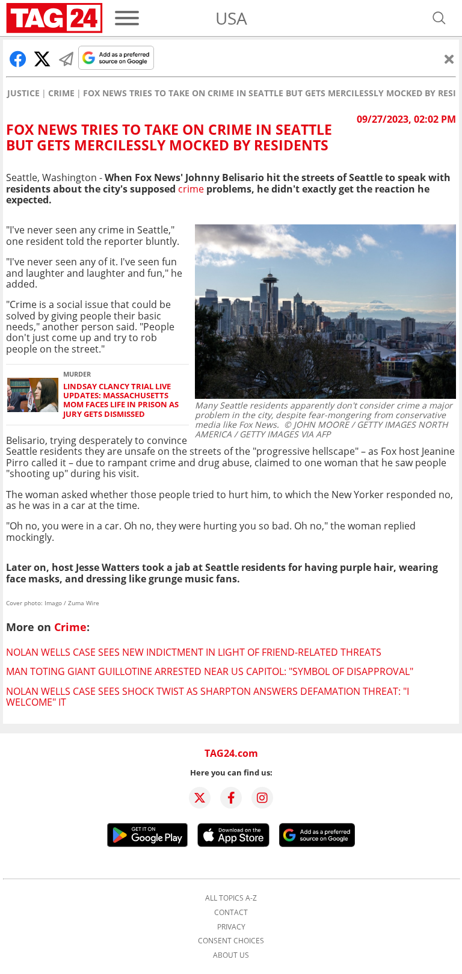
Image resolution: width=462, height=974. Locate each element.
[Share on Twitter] (42, 59)
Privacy (231, 927)
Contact (231, 912)
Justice (23, 93)
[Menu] (127, 18)
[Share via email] (66, 59)
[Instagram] (262, 798)
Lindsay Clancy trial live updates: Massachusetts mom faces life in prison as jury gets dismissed (121, 400)
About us (231, 955)
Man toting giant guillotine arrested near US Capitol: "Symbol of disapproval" (209, 671)
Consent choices (231, 941)
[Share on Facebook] (18, 59)
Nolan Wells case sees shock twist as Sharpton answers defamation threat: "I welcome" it (207, 697)
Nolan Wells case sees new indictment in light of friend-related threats (193, 652)
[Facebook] (231, 798)
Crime (61, 93)
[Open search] (439, 18)
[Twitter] (200, 798)
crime (191, 189)
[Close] (449, 59)
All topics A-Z (231, 898)
